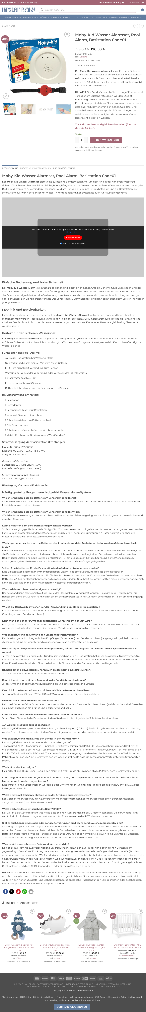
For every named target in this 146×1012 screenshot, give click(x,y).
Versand (83, 57)
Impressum (101, 984)
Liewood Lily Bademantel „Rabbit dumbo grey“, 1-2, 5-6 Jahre (91, 947)
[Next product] (135, 26)
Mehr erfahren (73, 232)
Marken (135, 17)
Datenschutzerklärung (79, 984)
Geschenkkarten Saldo (84, 986)
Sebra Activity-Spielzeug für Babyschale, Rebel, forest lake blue (19, 947)
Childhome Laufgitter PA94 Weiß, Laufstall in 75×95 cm (127, 946)
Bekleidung (70, 17)
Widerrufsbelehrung (38, 986)
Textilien (100, 17)
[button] (134, 2)
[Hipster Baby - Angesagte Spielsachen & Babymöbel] (18, 9)
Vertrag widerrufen (72, 1007)
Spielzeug (85, 17)
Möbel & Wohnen (49, 17)
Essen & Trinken (118, 17)
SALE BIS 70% (29, 17)
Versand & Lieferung (120, 984)
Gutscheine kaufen (109, 986)
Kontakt (18, 984)
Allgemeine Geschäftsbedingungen (44, 984)
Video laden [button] (74, 237)
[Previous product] (141, 26)
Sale (13, 26)
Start (5, 26)
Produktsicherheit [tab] (64, 168)
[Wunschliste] (143, 2)
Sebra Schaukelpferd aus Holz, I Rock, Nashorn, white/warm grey (55, 947)
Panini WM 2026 (13, 17)
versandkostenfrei (127, 956)
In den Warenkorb (106, 140)
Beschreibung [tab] (10, 168)
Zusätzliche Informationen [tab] (35, 168)
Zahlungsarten (61, 986)
